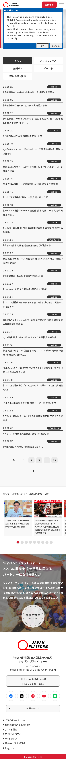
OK (42, 45)
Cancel (56, 45)
